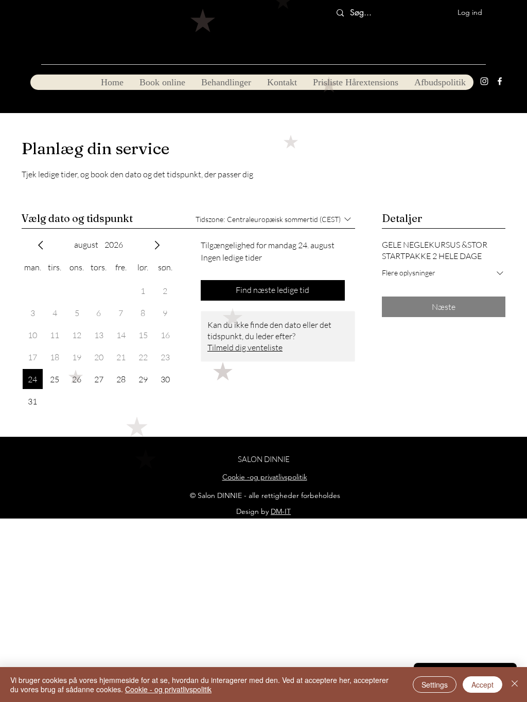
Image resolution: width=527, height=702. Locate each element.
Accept (482, 684)
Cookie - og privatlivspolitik (168, 689)
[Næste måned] (157, 245)
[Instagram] (484, 81)
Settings (434, 684)
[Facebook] (500, 81)
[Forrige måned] (40, 245)
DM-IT (281, 511)
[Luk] (514, 684)
